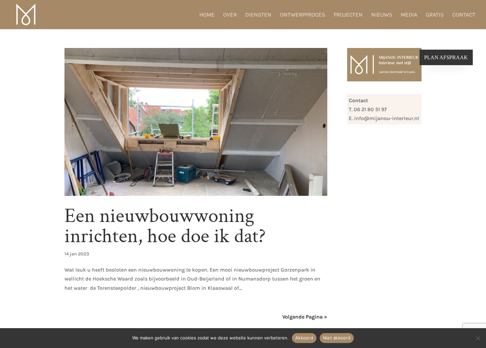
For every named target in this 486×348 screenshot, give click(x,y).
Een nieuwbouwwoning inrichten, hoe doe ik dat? (165, 226)
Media (409, 15)
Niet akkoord (336, 337)
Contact (463, 15)
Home (207, 15)
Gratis (435, 15)
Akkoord (304, 337)
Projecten (348, 15)
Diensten (258, 15)
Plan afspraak (446, 57)
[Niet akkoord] (477, 338)
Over (230, 15)
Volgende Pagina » (304, 317)
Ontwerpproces (302, 15)
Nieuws (381, 15)
